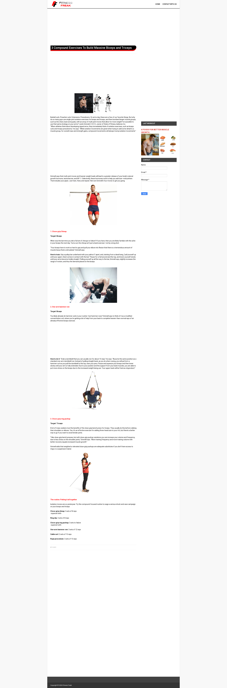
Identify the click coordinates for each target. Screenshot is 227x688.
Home (157, 4)
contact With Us (169, 4)
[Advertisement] (113, 26)
